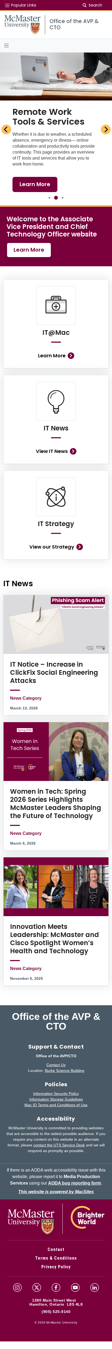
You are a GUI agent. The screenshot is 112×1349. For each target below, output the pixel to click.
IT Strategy (56, 523)
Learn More (29, 250)
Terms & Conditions (56, 1258)
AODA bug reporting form (74, 1183)
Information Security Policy (56, 1093)
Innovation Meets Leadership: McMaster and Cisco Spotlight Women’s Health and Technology (54, 938)
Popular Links (23, 5)
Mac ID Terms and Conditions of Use (56, 1105)
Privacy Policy (56, 1266)
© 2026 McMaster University (56, 1322)
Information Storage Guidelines (56, 1099)
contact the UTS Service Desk (59, 1145)
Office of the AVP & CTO (56, 1021)
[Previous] (6, 129)
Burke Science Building (64, 1070)
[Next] (106, 129)
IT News (56, 428)
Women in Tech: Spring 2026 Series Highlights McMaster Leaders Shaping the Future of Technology (55, 803)
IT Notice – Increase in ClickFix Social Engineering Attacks (54, 672)
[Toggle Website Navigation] (56, 45)
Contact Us (56, 1065)
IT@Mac (56, 332)
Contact (56, 1249)
